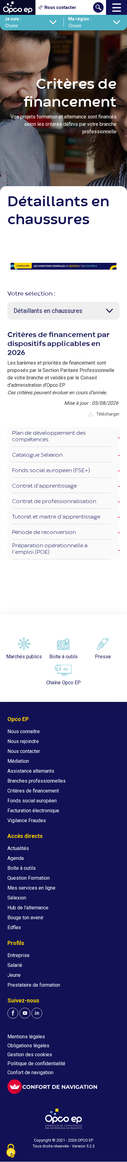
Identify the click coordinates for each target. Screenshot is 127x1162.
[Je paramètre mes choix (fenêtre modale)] (11, 1151)
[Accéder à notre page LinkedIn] (36, 1013)
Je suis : (13, 18)
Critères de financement (33, 791)
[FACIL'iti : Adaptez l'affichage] (52, 1086)
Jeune (14, 975)
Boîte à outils (21, 868)
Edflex (14, 927)
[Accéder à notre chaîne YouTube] (24, 1013)
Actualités (18, 848)
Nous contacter (23, 751)
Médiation (18, 761)
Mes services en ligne (31, 888)
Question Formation (28, 878)
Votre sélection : (31, 294)
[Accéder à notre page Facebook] (12, 1013)
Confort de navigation (30, 1072)
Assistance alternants (30, 771)
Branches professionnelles (36, 781)
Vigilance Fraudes (26, 820)
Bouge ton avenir (25, 918)
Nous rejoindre (23, 741)
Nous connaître (23, 731)
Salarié (14, 965)
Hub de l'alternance (27, 908)
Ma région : (79, 18)
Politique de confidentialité (36, 1063)
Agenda (15, 858)
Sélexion (16, 898)
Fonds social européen (32, 801)
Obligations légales (28, 1046)
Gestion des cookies (29, 1054)
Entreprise (18, 955)
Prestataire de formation (33, 985)
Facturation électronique (33, 811)
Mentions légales (26, 1037)
